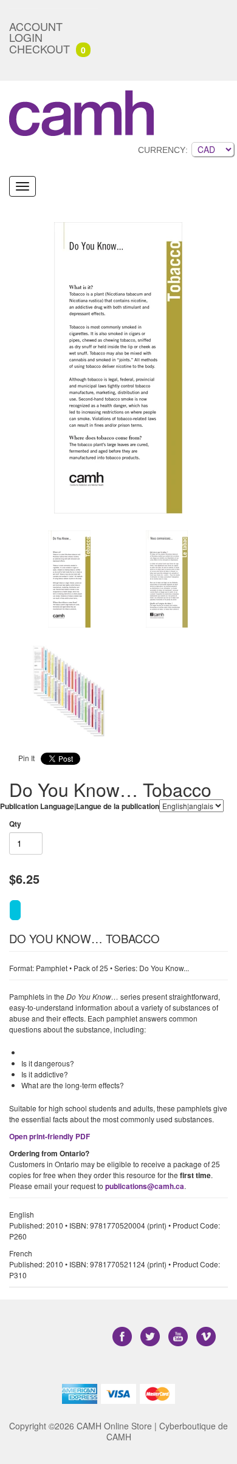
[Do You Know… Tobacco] (69, 579)
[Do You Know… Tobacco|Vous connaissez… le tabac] (118, 368)
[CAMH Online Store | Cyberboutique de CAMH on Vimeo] (206, 1336)
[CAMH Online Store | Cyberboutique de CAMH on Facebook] (123, 1336)
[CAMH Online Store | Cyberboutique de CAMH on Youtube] (179, 1336)
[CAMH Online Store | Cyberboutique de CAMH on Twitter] (151, 1336)
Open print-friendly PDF (49, 1136)
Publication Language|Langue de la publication (79, 806)
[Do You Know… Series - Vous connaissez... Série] (69, 691)
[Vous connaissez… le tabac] (167, 579)
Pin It (26, 758)
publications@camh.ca (144, 1186)
